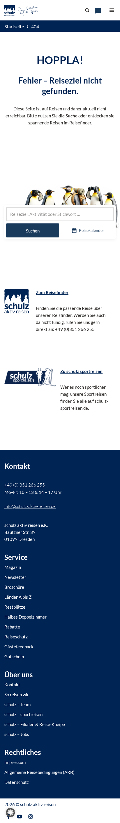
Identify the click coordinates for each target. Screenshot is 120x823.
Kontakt (12, 684)
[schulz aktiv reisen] (20, 10)
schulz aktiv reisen (38, 804)
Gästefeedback (18, 646)
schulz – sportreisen (23, 714)
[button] (10, 812)
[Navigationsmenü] (112, 10)
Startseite (14, 26)
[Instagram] (31, 816)
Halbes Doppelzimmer (25, 616)
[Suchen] (87, 10)
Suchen (33, 230)
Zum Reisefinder (52, 292)
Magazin (12, 567)
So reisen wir (16, 694)
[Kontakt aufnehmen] (97, 11)
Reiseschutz (16, 636)
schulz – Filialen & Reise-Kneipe (34, 724)
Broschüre (14, 587)
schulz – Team (17, 704)
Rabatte (12, 626)
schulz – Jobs (16, 734)
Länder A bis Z (17, 597)
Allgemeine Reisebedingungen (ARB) (39, 772)
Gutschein (14, 656)
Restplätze (14, 607)
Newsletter (15, 577)
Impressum (15, 762)
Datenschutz (16, 782)
